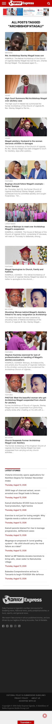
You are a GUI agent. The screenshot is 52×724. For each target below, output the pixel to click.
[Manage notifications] (45, 716)
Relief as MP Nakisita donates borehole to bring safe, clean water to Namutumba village (24, 559)
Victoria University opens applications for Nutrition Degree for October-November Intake (24, 478)
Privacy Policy (21, 698)
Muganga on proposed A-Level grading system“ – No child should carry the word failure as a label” (24, 543)
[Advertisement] (26, 659)
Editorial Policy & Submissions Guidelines (26, 695)
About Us (35, 698)
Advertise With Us (27, 701)
